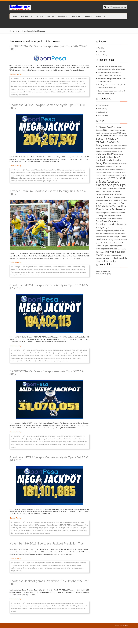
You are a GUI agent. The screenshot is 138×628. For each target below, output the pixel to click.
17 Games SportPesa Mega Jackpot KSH (47, 170)
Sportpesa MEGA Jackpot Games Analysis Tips (64, 528)
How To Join (76, 16)
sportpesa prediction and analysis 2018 (106, 236)
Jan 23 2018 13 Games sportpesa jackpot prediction (50, 78)
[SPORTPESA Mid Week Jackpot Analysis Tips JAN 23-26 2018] (49, 58)
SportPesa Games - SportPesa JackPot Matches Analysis (111, 224)
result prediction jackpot (21, 565)
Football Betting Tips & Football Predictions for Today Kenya (108, 160)
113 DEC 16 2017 (39, 350)
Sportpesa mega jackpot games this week (31, 86)
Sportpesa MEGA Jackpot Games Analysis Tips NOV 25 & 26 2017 (48, 459)
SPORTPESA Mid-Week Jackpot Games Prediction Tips (48, 89)
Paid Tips (17, 267)
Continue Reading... (16, 74)
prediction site (66, 439)
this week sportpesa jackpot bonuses (45, 181)
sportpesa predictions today (69, 178)
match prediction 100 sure (114, 188)
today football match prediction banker (111, 259)
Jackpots (39, 16)
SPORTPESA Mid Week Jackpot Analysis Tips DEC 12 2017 (46, 373)
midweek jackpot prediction (23, 175)
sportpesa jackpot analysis (19, 528)
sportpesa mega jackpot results (54, 86)
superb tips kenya (112, 243)
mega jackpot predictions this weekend (34, 353)
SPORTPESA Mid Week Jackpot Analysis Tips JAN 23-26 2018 (48, 48)
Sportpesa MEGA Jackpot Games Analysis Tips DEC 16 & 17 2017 (48, 287)
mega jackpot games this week (70, 170)
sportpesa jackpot (49, 442)
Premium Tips (26, 16)
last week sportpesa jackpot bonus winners (57, 603)
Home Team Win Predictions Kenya (112, 172)
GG (113, 166)
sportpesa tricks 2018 (101, 243)
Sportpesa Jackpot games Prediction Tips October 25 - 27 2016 (55, 606)
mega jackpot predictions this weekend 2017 (46, 173)
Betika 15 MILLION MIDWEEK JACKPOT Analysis (108, 142)
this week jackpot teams (70, 92)
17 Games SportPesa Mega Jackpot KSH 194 (60, 350)
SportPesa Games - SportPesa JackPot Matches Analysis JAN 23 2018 (45, 84)
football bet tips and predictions (118, 163)
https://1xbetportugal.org (103, 274)
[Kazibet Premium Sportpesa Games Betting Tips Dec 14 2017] (49, 224)
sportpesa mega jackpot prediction (58, 530)
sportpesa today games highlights (32, 608)
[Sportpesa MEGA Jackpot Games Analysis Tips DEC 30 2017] (49, 133)
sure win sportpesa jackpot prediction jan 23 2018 (46, 92)
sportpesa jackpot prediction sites (58, 565)
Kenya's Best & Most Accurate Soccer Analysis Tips (111, 181)
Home (15, 16)
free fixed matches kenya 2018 (104, 166)
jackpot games (38, 603)
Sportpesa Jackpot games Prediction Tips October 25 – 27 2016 (49, 582)
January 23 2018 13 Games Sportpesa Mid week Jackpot (40, 81)
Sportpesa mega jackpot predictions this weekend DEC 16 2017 (40, 358)
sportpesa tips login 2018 (120, 240)
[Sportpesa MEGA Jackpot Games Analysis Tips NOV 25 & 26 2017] (49, 486)
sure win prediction (45, 444)
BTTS (102, 151)
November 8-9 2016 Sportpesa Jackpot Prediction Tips (46, 543)
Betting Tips (62, 16)
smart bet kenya (118, 218)
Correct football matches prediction (45, 436)
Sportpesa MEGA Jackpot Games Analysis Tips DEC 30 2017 (47, 106)
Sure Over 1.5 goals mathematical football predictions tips (109, 245)
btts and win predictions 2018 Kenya (113, 151)
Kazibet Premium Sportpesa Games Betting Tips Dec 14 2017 (47, 192)
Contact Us (100, 16)
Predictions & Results (110, 209)
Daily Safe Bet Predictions (42, 267)
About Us (88, 16)
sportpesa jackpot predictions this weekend (38, 568)
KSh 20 (99, 188)
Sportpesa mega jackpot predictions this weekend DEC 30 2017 (40, 178)
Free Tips (50, 16)
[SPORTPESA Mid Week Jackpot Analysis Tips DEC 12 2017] (49, 400)
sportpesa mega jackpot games (66, 442)
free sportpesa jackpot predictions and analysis (49, 522)
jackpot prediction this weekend (44, 563)
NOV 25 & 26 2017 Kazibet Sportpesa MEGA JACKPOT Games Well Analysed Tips (61, 525)
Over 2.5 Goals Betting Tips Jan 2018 (111, 205)
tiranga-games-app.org (103, 271)
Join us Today (102, 55)
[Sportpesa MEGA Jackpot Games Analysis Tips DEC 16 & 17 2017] (49, 313)
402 (77, 350)
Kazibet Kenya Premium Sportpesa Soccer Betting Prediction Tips (111, 175)
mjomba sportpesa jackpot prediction (44, 175)
